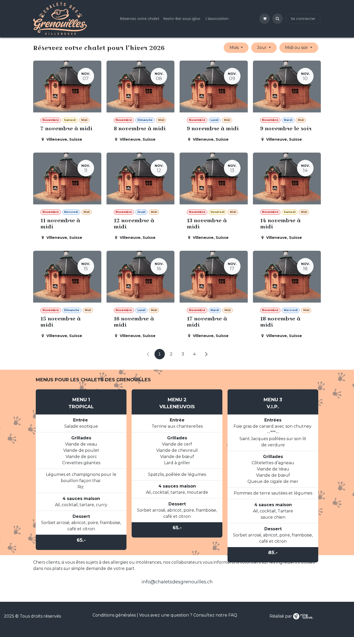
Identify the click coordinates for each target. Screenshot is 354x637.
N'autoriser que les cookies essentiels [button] (177, 360)
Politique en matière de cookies (183, 336)
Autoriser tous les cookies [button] (177, 348)
